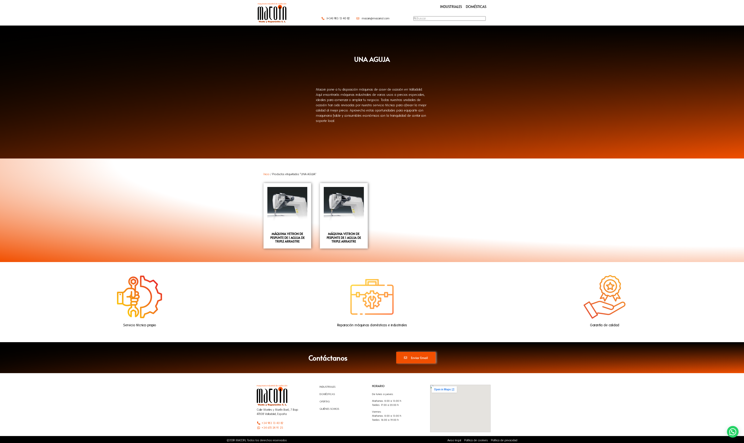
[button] (733, 432)
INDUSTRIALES (451, 6)
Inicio (267, 174)
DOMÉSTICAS (476, 6)
